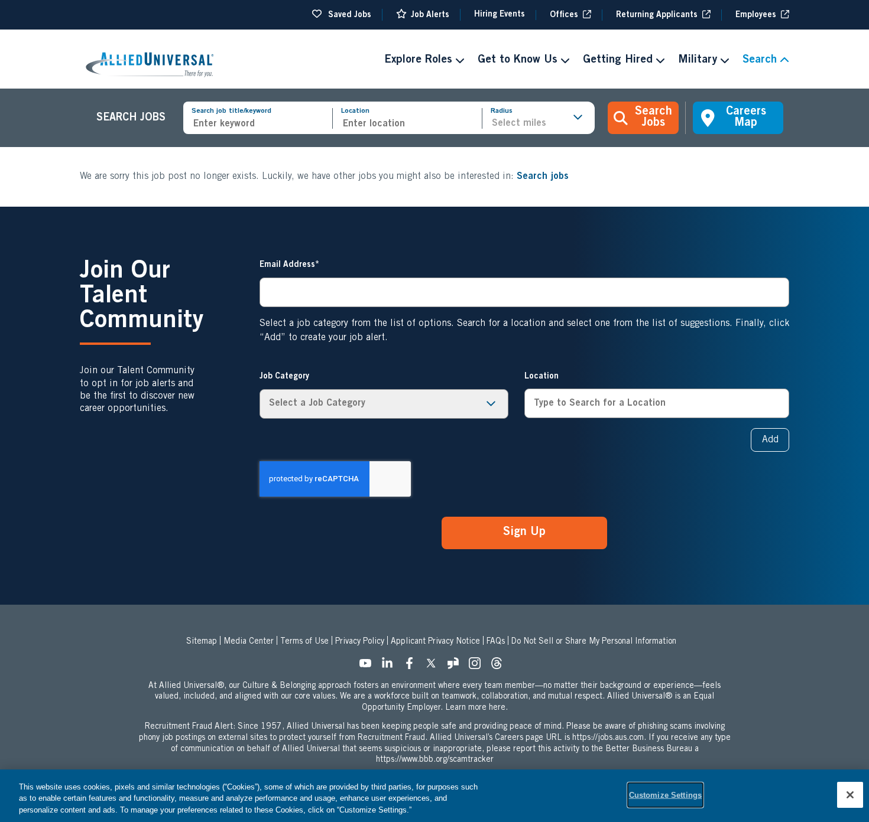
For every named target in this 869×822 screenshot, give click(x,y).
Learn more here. (476, 708)
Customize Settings (665, 794)
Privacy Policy (359, 642)
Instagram (478, 666)
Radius (502, 111)
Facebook (412, 666)
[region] (434, 795)
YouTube (368, 666)
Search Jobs (653, 117)
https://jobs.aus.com (608, 738)
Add (770, 440)
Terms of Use (304, 642)
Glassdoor (456, 666)
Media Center (248, 642)
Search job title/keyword (231, 111)
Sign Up (524, 533)
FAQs (496, 642)
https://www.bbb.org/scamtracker (435, 760)
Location (355, 111)
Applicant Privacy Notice (435, 642)
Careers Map (746, 117)
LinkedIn (390, 666)
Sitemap (201, 642)
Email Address (287, 265)
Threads (500, 666)
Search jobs (543, 176)
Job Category (284, 377)
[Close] (850, 795)
